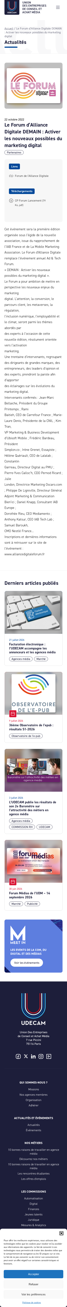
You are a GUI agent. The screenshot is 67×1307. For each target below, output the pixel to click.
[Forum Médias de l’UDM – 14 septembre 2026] (33, 861)
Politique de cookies (31, 1302)
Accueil (8, 28)
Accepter (33, 1274)
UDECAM (44, 827)
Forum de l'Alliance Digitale (32, 176)
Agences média (21, 659)
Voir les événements (26, 963)
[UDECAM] (12, 12)
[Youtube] (48, 1057)
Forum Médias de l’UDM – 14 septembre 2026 (29, 895)
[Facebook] (18, 1057)
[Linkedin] (33, 1056)
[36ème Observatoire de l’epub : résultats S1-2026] (33, 693)
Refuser (33, 1284)
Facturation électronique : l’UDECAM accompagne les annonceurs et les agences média (32, 648)
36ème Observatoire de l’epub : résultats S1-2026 (31, 727)
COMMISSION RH (22, 827)
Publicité (32, 904)
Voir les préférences (33, 1294)
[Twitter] (26, 1056)
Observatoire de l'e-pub (26, 736)
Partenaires (14, 152)
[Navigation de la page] (58, 7)
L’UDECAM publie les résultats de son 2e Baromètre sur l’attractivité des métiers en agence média (32, 808)
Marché (41, 659)
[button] (61, 1233)
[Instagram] (41, 1057)
